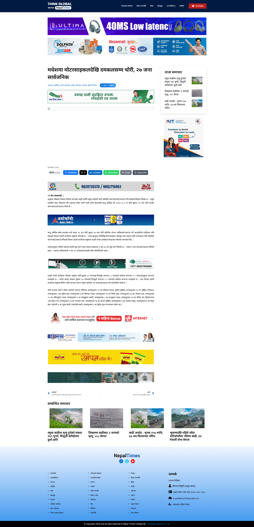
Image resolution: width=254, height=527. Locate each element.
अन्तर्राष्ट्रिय (171, 6)
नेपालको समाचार (127, 6)
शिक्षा (151, 6)
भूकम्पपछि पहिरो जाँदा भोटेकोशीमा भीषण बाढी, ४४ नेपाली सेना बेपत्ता (185, 436)
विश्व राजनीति (141, 6)
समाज (84, 85)
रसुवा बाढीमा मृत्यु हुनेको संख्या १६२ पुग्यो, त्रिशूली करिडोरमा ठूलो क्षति (175, 82)
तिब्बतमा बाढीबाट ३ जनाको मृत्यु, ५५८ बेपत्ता (177, 92)
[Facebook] (121, 461)
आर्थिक (181, 6)
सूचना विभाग (92, 85)
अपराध (50, 85)
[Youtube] (133, 461)
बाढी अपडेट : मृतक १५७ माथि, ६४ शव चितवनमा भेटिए (175, 104)
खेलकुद (160, 6)
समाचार (78, 85)
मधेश (73, 85)
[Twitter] (127, 461)
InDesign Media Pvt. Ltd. (158, 524)
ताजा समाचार (65, 85)
